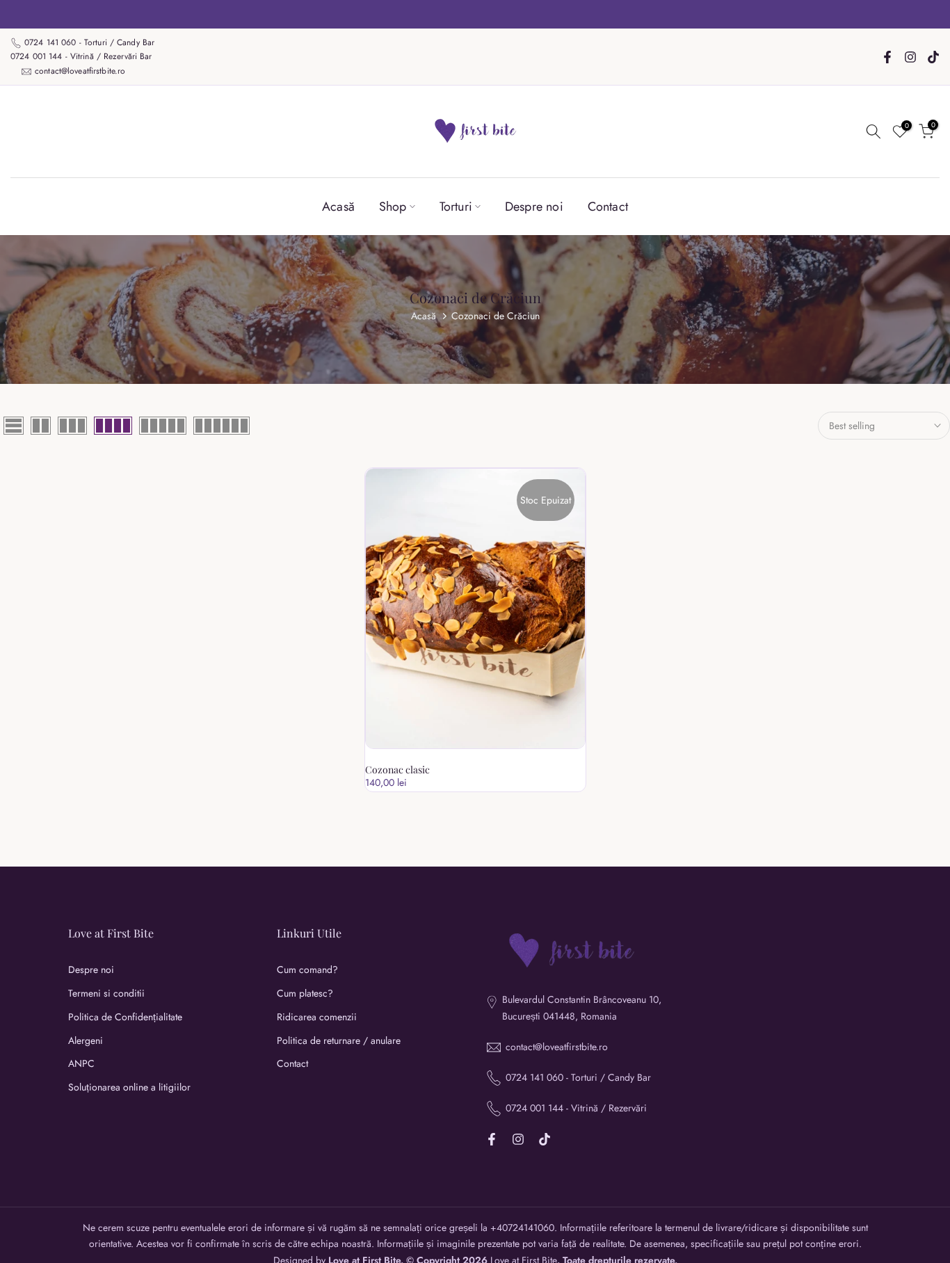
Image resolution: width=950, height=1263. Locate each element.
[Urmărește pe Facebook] (887, 57)
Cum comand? (307, 969)
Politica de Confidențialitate (125, 1017)
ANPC (81, 1063)
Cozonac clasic (397, 769)
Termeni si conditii (106, 993)
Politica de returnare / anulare (339, 1040)
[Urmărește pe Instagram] (910, 57)
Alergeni (85, 1040)
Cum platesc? (305, 993)
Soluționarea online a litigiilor (129, 1087)
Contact (608, 207)
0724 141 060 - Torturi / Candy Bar (90, 42)
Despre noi (534, 207)
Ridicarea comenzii (317, 1017)
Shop (393, 207)
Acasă (338, 207)
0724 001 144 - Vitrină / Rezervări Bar (81, 56)
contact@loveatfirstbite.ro (80, 71)
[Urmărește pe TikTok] (933, 57)
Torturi (456, 207)
